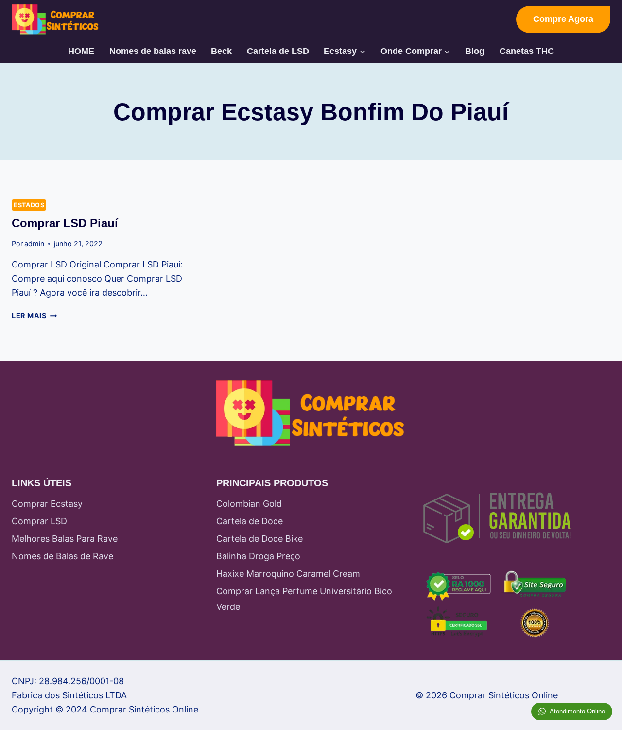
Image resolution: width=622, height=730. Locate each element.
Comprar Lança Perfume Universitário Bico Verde (304, 599)
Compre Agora (563, 19)
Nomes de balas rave (152, 51)
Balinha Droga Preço (258, 556)
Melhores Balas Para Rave (65, 539)
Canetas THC (527, 51)
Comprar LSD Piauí (65, 223)
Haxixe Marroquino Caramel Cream (288, 574)
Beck (221, 51)
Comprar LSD (39, 521)
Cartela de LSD (278, 51)
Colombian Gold (249, 504)
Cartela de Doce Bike (259, 539)
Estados (29, 205)
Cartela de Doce (249, 521)
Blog (474, 51)
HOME (81, 51)
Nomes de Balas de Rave (62, 556)
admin (34, 243)
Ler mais (34, 315)
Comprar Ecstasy (47, 504)
